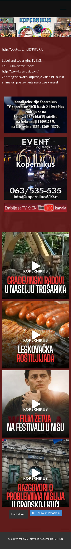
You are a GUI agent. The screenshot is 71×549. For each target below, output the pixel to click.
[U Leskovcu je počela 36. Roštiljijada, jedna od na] (35, 334)
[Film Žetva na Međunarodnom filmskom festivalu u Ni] (35, 404)
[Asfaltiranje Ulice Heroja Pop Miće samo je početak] (35, 265)
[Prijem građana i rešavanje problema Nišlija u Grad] (35, 473)
